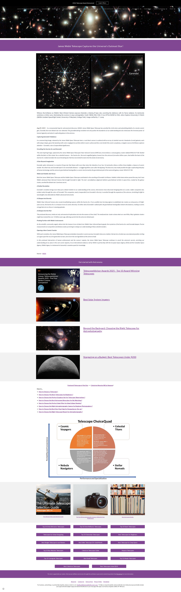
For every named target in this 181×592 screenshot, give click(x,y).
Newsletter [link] (46, 9)
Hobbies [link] (146, 9)
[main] (90, 45)
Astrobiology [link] (67, 9)
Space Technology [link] (159, 9)
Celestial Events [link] (108, 9)
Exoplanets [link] (135, 9)
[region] (90, 3)
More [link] (171, 9)
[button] (178, 8)
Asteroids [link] (55, 9)
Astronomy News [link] (81, 9)
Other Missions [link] (123, 9)
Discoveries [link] (95, 9)
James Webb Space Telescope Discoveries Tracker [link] (28, 9)
